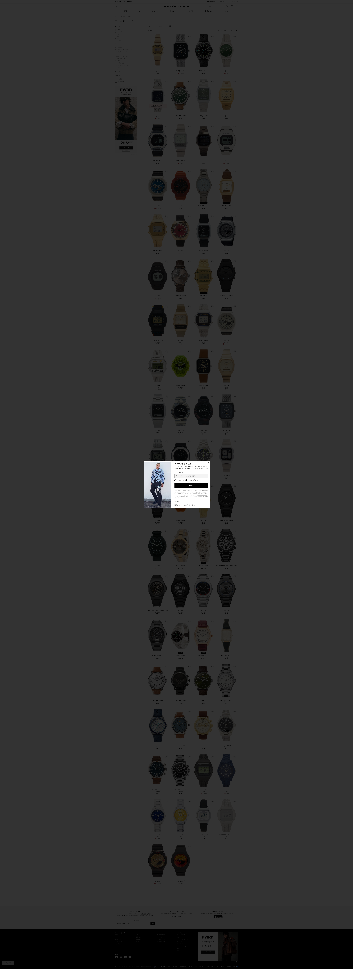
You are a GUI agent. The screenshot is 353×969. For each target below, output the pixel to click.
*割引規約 (176, 501)
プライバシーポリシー (202, 495)
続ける (191, 485)
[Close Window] (208, 462)
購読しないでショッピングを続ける (185, 505)
